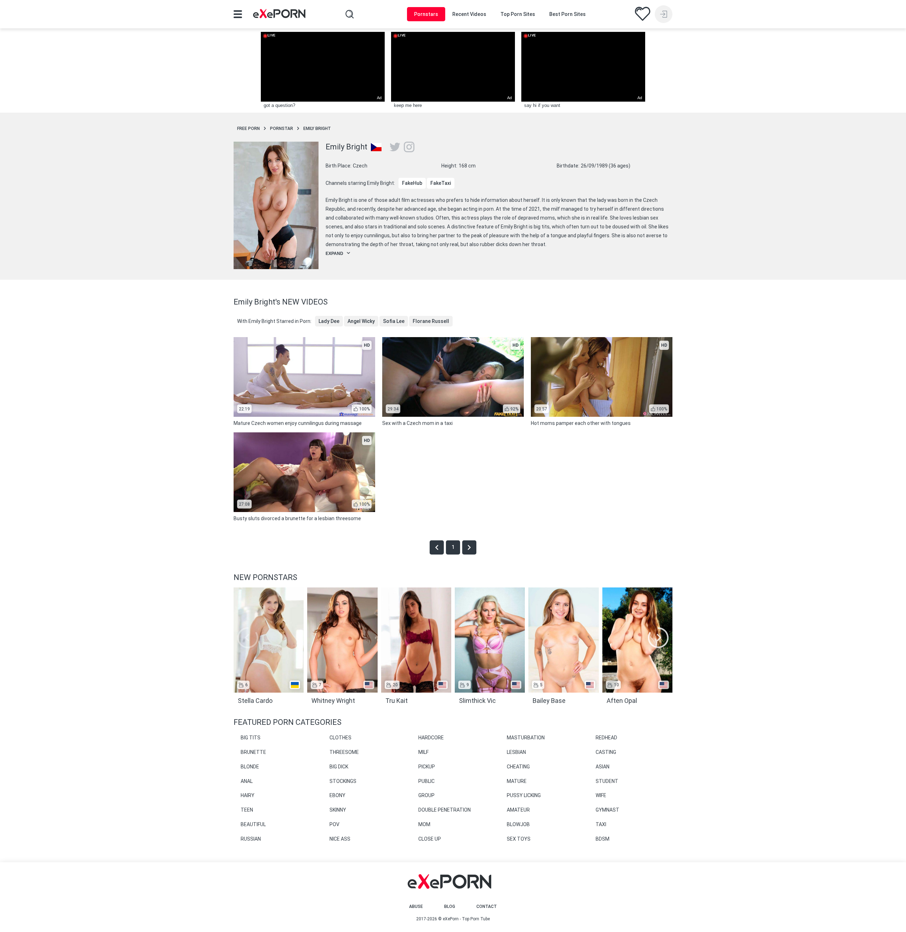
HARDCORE (431, 737)
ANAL (247, 781)
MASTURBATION (526, 737)
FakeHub (412, 183)
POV (334, 824)
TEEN (247, 810)
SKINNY (337, 810)
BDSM (602, 839)
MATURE (517, 781)
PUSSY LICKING (524, 795)
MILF (423, 752)
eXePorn (451, 918)
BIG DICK (338, 766)
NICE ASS (339, 839)
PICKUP (426, 766)
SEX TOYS (519, 839)
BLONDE (250, 766)
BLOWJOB (518, 824)
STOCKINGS (342, 781)
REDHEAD (606, 737)
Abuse (416, 906)
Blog (449, 906)
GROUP (426, 795)
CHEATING (518, 766)
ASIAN (602, 766)
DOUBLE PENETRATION (444, 810)
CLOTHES (340, 737)
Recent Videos (469, 14)
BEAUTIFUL (253, 824)
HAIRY (247, 795)
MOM (424, 824)
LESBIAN (516, 752)
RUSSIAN (251, 839)
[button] (658, 637)
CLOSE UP (429, 839)
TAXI (601, 824)
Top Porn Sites (517, 14)
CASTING (606, 752)
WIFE (601, 795)
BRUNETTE (253, 752)
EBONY (337, 795)
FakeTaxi (440, 183)
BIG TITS (250, 737)
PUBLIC (426, 781)
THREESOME (344, 752)
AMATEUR (518, 810)
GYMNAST (607, 810)
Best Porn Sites (567, 14)
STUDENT (607, 781)
